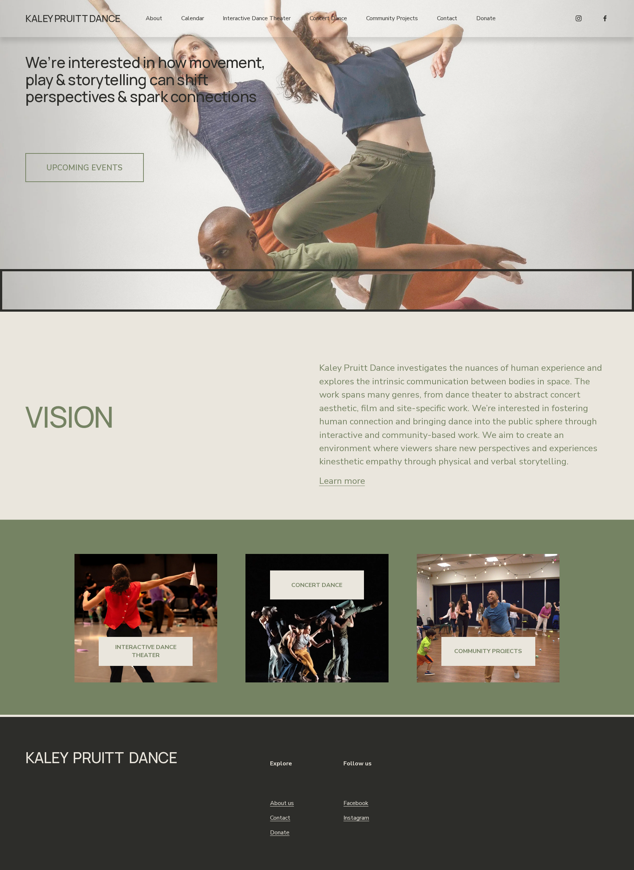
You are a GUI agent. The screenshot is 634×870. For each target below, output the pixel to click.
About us (282, 803)
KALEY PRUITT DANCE (72, 18)
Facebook (355, 803)
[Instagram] (578, 18)
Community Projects (392, 18)
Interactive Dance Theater (257, 18)
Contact (447, 18)
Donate (486, 18)
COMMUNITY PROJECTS (488, 651)
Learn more (342, 481)
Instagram (356, 818)
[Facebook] (605, 18)
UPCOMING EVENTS (84, 168)
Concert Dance (328, 18)
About (154, 18)
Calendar (192, 18)
